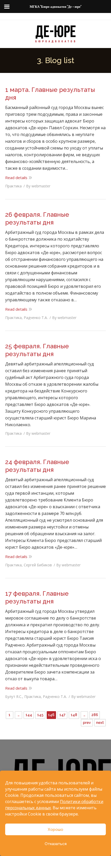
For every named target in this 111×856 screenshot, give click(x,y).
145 (40, 715)
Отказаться (56, 843)
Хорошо (55, 829)
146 (51, 715)
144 (29, 715)
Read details (16, 177)
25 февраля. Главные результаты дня (37, 350)
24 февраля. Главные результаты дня (37, 465)
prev (87, 723)
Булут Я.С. (13, 696)
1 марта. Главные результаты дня (50, 93)
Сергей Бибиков (38, 564)
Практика (13, 186)
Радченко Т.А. (36, 317)
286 (94, 715)
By (38, 186)
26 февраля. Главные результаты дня (37, 218)
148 (74, 715)
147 (62, 715)
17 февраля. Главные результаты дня (37, 597)
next (100, 723)
